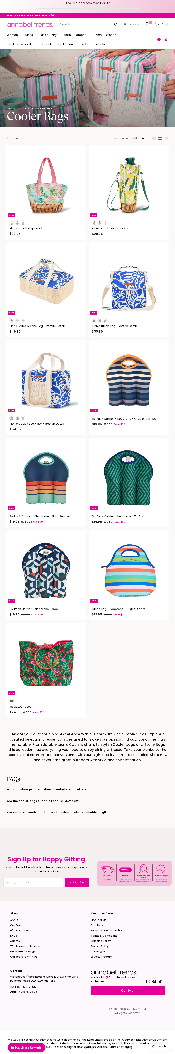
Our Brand (16, 925)
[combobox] (89, 24)
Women (12, 35)
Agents (15, 941)
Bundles (100, 44)
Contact (128, 990)
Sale (85, 44)
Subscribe (77, 882)
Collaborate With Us (23, 956)
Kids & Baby (48, 35)
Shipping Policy (101, 941)
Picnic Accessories (40, 108)
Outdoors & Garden (20, 44)
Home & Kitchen (104, 35)
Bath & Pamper (75, 35)
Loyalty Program (101, 956)
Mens (29, 35)
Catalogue (98, 951)
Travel (46, 44)
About (14, 920)
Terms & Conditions (104, 935)
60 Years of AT (20, 930)
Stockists (97, 925)
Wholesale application (25, 946)
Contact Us (98, 920)
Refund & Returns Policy (106, 930)
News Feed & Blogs (22, 951)
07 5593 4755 (23, 987)
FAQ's (13, 935)
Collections (66, 44)
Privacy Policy (100, 946)
